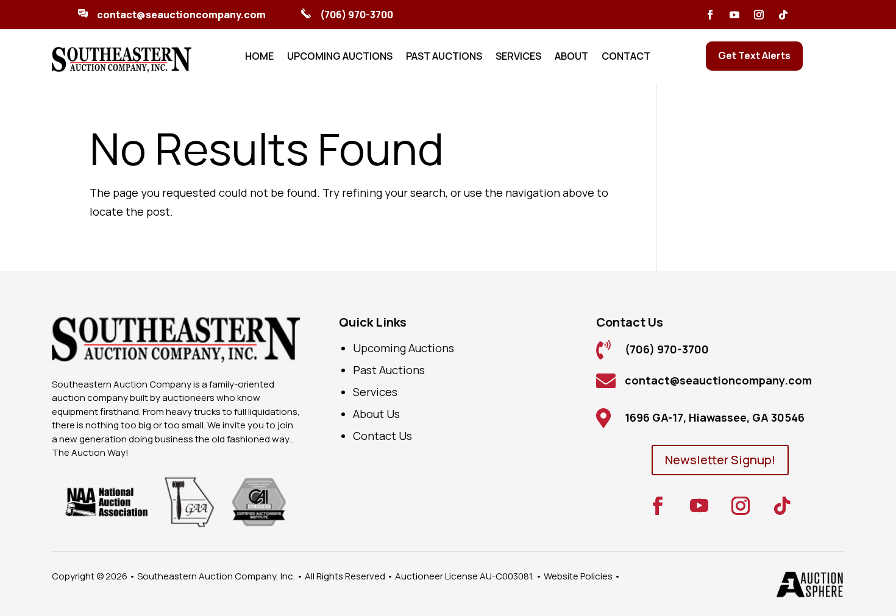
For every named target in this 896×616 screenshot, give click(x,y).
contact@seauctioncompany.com (181, 14)
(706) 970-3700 (356, 14)
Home (259, 57)
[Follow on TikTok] (783, 14)
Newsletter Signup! (720, 459)
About (571, 57)
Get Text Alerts (754, 55)
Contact (626, 57)
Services (518, 57)
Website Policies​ (578, 576)
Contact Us (382, 435)
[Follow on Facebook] (710, 14)
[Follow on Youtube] (734, 14)
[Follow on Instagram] (759, 14)
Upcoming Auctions (340, 57)
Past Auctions (444, 57)
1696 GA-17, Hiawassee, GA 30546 (715, 417)
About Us (376, 413)
